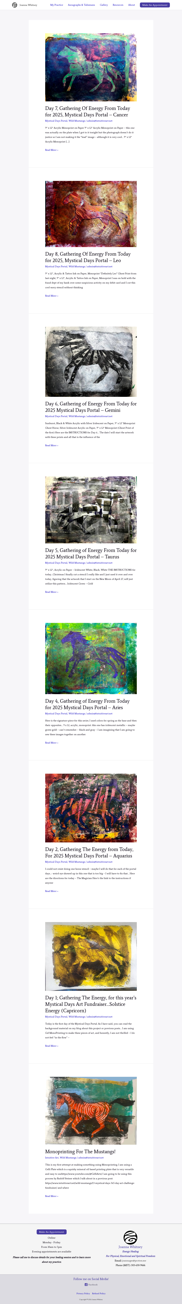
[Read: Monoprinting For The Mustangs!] (91, 1110)
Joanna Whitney (28, 4)
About (131, 4)
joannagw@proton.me (134, 1260)
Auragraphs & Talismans (81, 4)
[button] (155, 4)
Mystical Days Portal (56, 120)
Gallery (104, 4)
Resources (118, 4)
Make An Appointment (51, 1231)
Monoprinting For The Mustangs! (80, 1152)
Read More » (51, 150)
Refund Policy (98, 1293)
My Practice (56, 4)
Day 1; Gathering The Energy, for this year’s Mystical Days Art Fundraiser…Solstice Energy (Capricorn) (90, 1004)
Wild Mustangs (77, 120)
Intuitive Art (52, 1157)
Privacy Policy (83, 1293)
